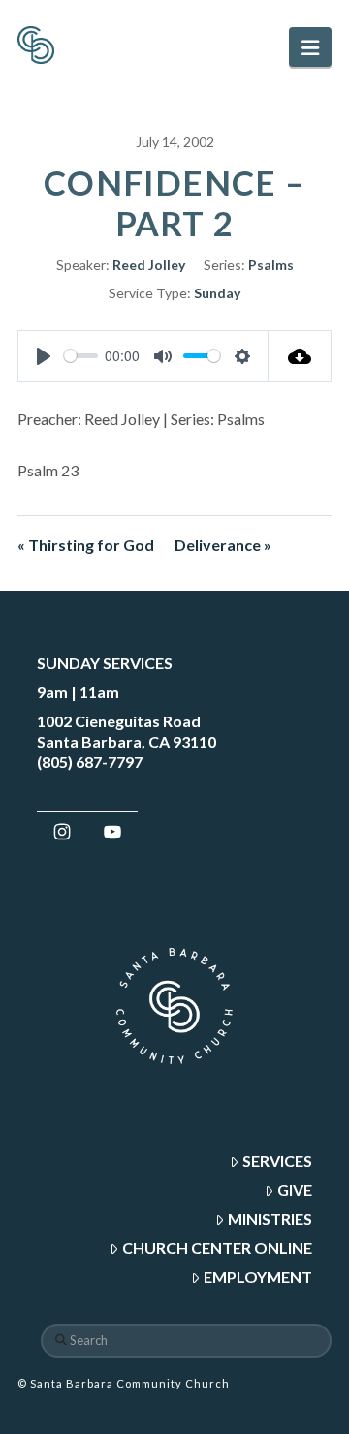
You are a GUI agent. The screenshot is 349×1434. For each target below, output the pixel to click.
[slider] (81, 356)
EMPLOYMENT (258, 1276)
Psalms (271, 265)
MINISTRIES (270, 1218)
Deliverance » (222, 544)
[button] (310, 47)
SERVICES (277, 1160)
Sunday (217, 293)
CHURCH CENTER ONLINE (217, 1247)
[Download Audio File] (300, 356)
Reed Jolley (148, 265)
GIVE (294, 1189)
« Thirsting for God (85, 544)
